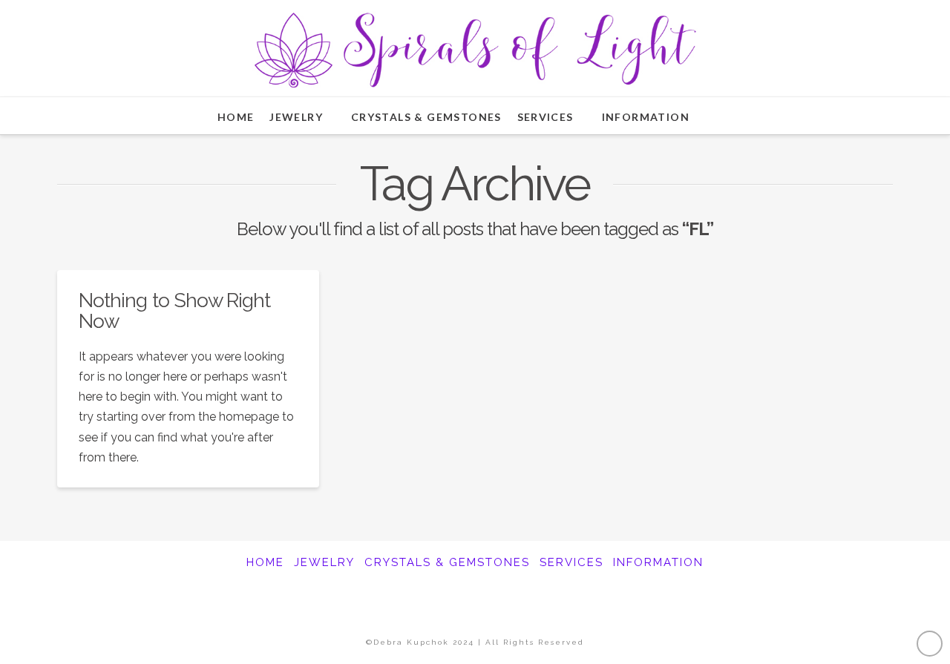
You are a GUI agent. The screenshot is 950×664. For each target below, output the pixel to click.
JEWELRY (324, 562)
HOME (265, 562)
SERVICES (571, 562)
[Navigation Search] (725, 115)
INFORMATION (658, 562)
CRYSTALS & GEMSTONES (447, 562)
